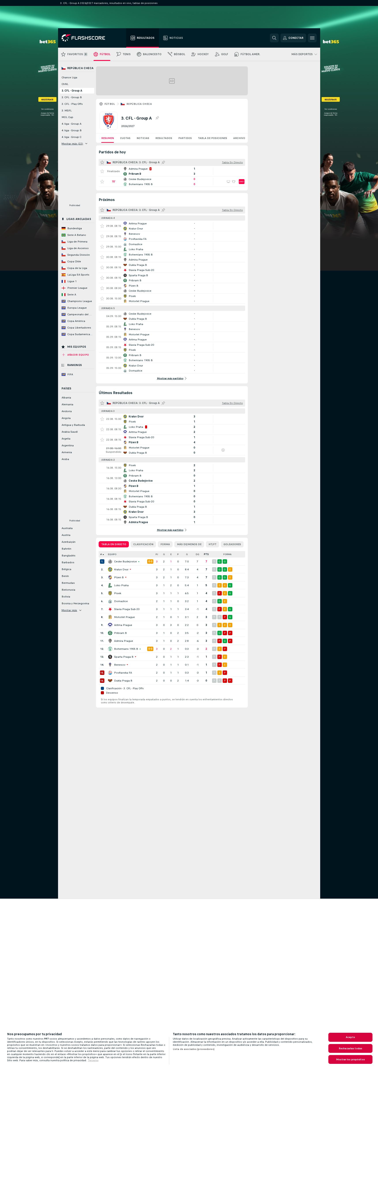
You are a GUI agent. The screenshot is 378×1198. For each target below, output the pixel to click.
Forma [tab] (165, 544)
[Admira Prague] (110, 641)
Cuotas (125, 138)
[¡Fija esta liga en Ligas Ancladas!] (157, 118)
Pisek (117, 593)
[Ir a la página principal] (86, 37)
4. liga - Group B (72, 130)
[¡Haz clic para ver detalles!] (172, 171)
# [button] (101, 554)
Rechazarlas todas (350, 1048)
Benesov (119, 665)
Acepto (350, 1037)
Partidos (185, 138)
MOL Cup (67, 117)
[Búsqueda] (274, 38)
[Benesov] (110, 665)
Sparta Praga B (124, 657)
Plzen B (119, 577)
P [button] (178, 554)
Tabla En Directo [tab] (113, 544)
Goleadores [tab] (232, 544)
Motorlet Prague (124, 617)
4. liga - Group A (71, 124)
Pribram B (120, 633)
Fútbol (109, 103)
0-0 (150, 561)
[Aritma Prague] (110, 625)
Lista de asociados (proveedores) (193, 1049)
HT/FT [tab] (212, 544)
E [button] (171, 554)
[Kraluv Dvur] (110, 569)
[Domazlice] (110, 601)
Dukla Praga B (123, 680)
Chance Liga (69, 77)
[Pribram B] (110, 633)
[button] (148, 554)
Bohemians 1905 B (126, 649)
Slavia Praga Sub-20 (126, 609)
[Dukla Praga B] (110, 680)
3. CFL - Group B (72, 97)
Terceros (93, 1060)
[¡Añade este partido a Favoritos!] (102, 171)
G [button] (164, 554)
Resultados (163, 138)
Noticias (143, 138)
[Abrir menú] (312, 38)
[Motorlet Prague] (110, 617)
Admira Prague (123, 641)
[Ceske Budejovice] (110, 561)
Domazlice (121, 601)
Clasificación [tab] (143, 544)
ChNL (65, 84)
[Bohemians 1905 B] (110, 649)
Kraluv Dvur (121, 569)
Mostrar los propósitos (350, 1059)
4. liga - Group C (71, 137)
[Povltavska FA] (110, 672)
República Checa (139, 103)
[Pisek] (110, 593)
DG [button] (197, 554)
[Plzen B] (110, 577)
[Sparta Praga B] (110, 657)
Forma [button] (227, 554)
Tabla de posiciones (212, 138)
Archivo (239, 138)
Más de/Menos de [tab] (189, 544)
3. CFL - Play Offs (72, 104)
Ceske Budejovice (125, 561)
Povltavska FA (123, 672)
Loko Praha (121, 585)
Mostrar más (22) (72, 143)
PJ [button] (157, 554)
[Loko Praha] (110, 585)
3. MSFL (67, 110)
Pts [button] (206, 554)
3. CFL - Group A (72, 90)
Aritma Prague (123, 625)
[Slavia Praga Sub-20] (110, 609)
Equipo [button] (112, 554)
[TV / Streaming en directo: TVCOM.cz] (228, 181)
